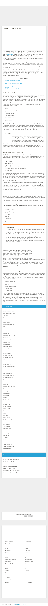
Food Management (7, 346)
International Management (9, 366)
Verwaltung (27, 574)
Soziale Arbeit (6, 426)
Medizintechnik (6, 404)
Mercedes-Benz (28, 559)
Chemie (5, 328)
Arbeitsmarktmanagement (9, 313)
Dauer (7, 87)
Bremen (7, 552)
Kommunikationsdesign (8, 375)
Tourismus (5, 437)
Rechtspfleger (6, 424)
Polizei (26, 566)
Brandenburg (8, 550)
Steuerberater (6, 435)
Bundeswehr (27, 550)
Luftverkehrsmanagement (9, 386)
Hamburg (7, 555)
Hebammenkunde (7, 353)
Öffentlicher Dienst (29, 561)
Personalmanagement (8, 410)
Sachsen (7, 570)
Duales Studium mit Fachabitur (10, 466)
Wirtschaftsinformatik (8, 442)
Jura (4, 371)
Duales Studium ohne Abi (9, 461)
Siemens (27, 570)
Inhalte (7, 84)
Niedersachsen (8, 561)
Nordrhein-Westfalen (9, 563)
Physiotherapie (6, 417)
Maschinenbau (6, 393)
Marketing (5, 390)
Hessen (7, 557)
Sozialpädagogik (7, 428)
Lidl (25, 557)
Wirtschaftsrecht (6, 448)
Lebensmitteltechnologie (8, 377)
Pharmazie (5, 415)
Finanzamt (27, 552)
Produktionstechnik (7, 419)
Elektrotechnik (6, 331)
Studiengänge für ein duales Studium (11, 472)
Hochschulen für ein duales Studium (11, 470)
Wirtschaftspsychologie (8, 446)
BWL (4, 326)
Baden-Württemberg (9, 543)
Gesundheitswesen (7, 351)
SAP (26, 568)
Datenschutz (19, 604)
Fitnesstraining (6, 344)
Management (6, 388)
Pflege (4, 413)
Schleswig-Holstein (9, 574)
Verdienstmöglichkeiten (10, 81)
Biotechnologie (6, 322)
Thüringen (7, 577)
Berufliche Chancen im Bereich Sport (12, 80)
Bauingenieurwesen (7, 317)
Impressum (14, 604)
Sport (4, 430)
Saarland (7, 568)
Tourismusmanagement (8, 439)
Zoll (25, 572)
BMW (26, 546)
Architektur (5, 315)
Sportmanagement (7, 433)
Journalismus (6, 368)
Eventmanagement (7, 337)
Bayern (6, 546)
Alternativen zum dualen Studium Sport (12, 88)
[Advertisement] (24, 15)
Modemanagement (7, 406)
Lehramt (5, 379)
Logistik (5, 382)
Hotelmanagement (7, 355)
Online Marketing (7, 408)
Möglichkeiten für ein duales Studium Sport (13, 83)
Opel (26, 563)
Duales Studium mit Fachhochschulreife (12, 463)
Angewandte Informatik (8, 311)
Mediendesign (6, 399)
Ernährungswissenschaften (9, 335)
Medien (5, 397)
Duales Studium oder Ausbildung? (11, 459)
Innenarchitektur (7, 362)
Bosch (26, 548)
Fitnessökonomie (7, 342)
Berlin (6, 548)
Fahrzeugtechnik (7, 339)
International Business (8, 364)
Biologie (5, 320)
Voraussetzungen (9, 86)
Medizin (5, 402)
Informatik (5, 359)
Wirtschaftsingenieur (7, 444)
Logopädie (5, 384)
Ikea (26, 555)
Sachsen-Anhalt (8, 572)
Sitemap (24, 604)
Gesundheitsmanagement (9, 348)
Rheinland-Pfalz (8, 566)
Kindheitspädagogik (7, 373)
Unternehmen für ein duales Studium (11, 475)
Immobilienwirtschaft (7, 357)
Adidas (26, 543)
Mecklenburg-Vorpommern (11, 559)
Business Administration (8, 324)
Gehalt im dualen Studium (9, 468)
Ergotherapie (6, 333)
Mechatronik (6, 395)
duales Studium (10, 54)
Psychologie (6, 422)
